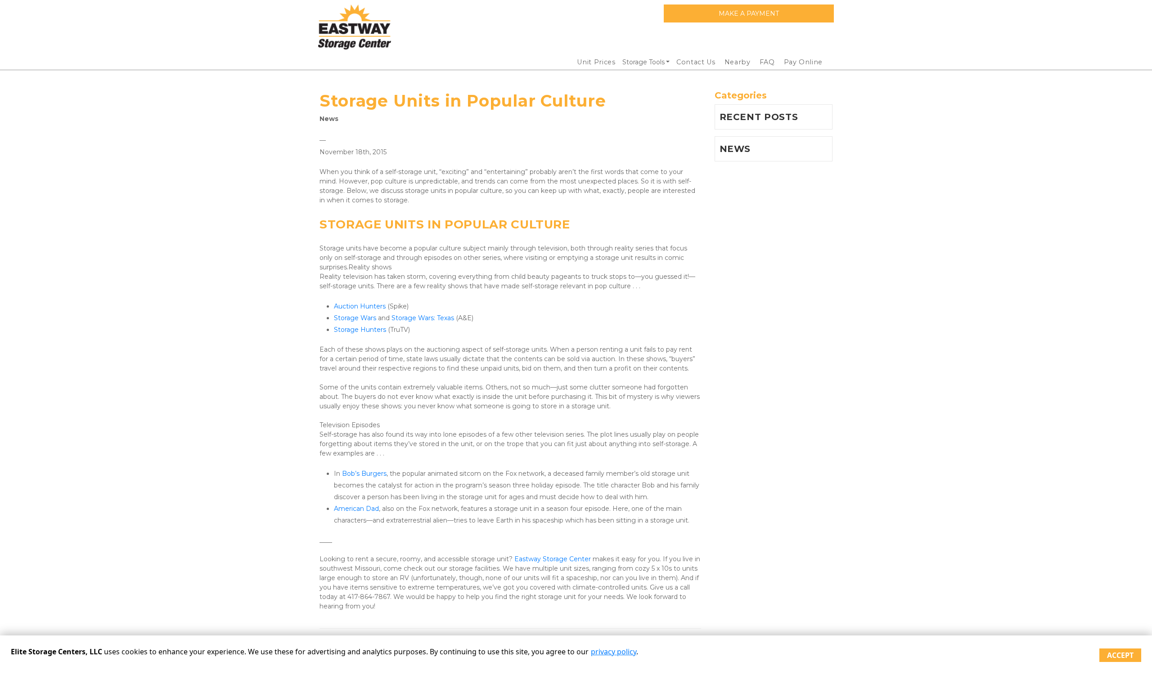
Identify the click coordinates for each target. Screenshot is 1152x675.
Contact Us (696, 62)
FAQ (767, 62)
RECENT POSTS (759, 117)
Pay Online (803, 62)
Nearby (737, 62)
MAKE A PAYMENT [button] (749, 13)
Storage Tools (643, 62)
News (329, 119)
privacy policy (613, 652)
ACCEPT (1120, 655)
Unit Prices (596, 62)
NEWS (735, 148)
